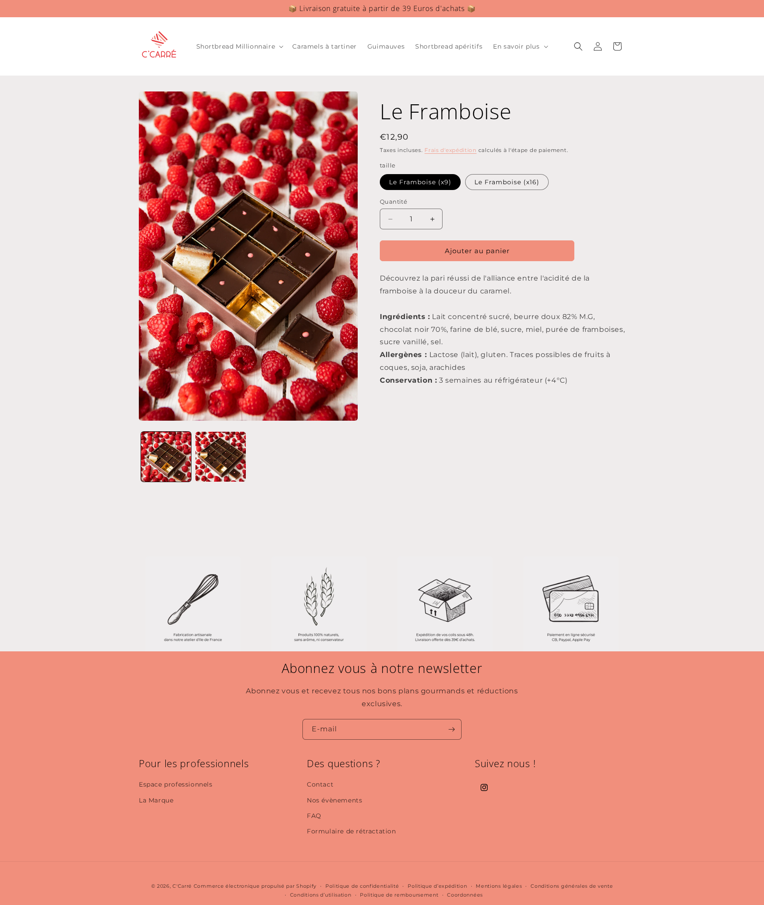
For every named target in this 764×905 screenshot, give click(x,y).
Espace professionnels (176, 784)
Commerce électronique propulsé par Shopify (255, 886)
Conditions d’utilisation (320, 895)
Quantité (393, 201)
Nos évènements (334, 800)
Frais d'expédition (450, 150)
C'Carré (182, 886)
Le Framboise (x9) (420, 182)
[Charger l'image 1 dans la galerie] (166, 457)
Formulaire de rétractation (351, 831)
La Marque (156, 800)
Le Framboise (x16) (506, 182)
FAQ (314, 816)
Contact (320, 784)
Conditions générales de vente (572, 886)
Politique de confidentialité (362, 886)
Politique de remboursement (399, 895)
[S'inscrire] (451, 729)
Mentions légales (499, 886)
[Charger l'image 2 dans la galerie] (220, 457)
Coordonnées (465, 895)
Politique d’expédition (437, 886)
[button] (239, 46)
